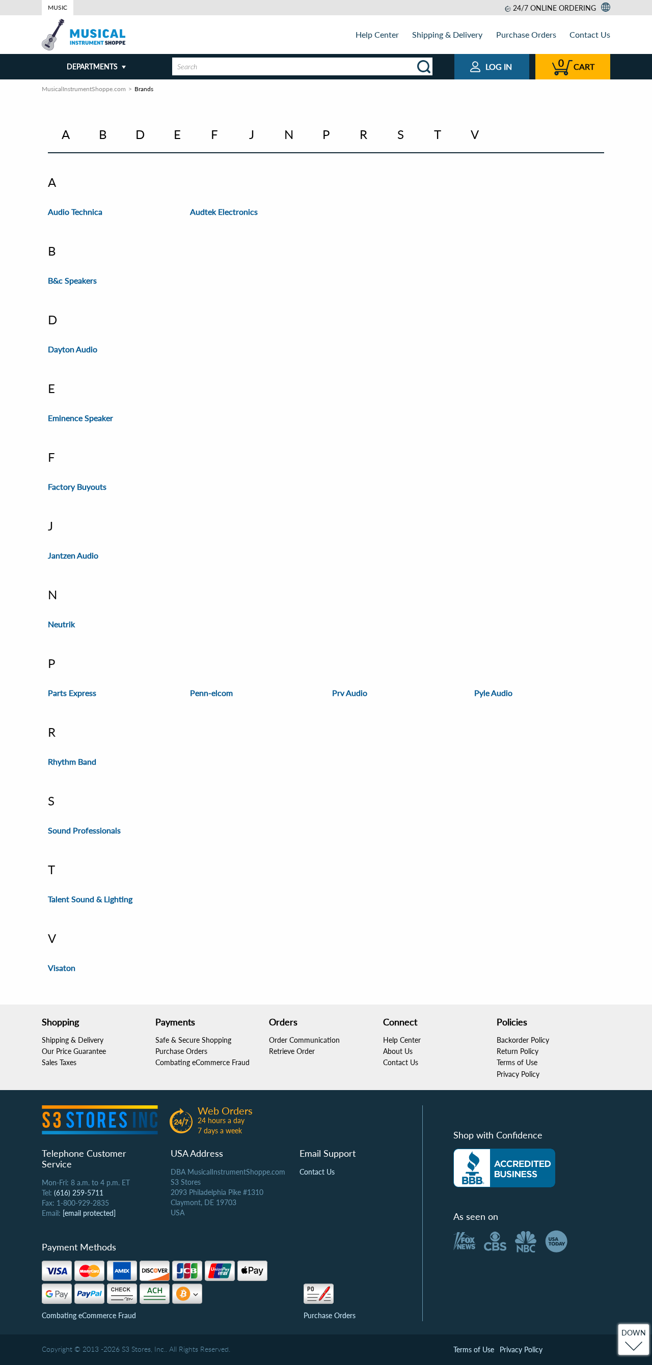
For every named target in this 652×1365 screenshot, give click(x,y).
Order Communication (304, 1040)
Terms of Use (517, 1062)
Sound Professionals (84, 830)
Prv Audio (349, 693)
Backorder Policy (523, 1040)
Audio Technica (75, 211)
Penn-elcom (211, 693)
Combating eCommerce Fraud (202, 1062)
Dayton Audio (72, 349)
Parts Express (72, 693)
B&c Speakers (72, 280)
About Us (398, 1051)
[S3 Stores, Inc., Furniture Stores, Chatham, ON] (504, 1168)
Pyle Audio (493, 693)
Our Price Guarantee (74, 1051)
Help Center (377, 34)
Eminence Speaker (80, 418)
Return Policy (517, 1051)
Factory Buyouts (77, 486)
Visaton (61, 967)
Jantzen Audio (73, 555)
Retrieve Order (292, 1051)
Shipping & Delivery (447, 34)
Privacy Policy (518, 1074)
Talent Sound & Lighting (90, 899)
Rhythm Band (72, 761)
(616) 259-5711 (78, 1192)
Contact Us (589, 34)
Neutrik (61, 624)
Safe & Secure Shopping (193, 1040)
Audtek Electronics (224, 211)
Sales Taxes (59, 1062)
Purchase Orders (526, 34)
